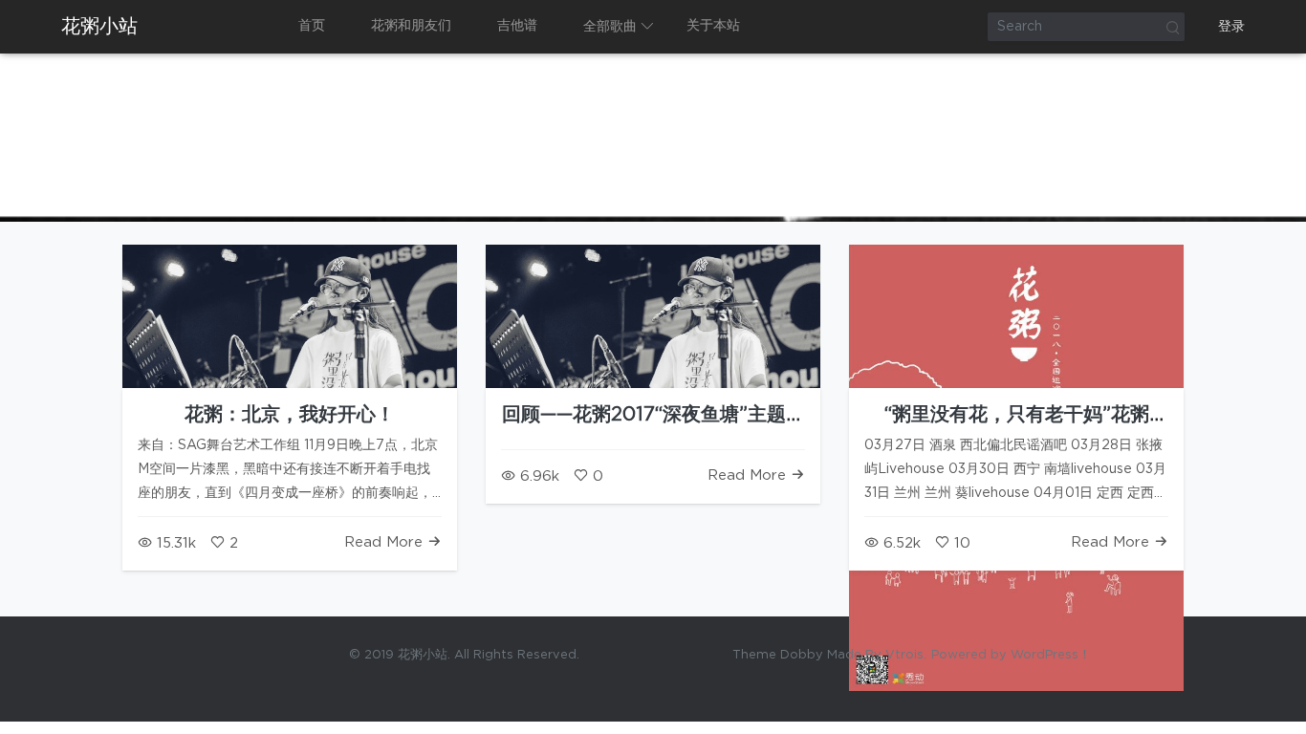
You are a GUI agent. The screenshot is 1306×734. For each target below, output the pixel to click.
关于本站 (713, 25)
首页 (311, 25)
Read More (385, 542)
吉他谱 (517, 25)
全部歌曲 (610, 26)
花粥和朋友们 (411, 25)
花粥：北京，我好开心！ (290, 414)
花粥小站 (99, 26)
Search (1172, 26)
